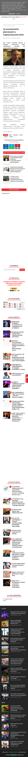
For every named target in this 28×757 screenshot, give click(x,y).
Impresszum (13, 755)
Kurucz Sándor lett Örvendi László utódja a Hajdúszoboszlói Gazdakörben (18, 648)
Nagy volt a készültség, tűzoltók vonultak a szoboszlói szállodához (18, 584)
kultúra (6, 136)
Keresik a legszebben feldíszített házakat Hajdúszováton (15, 622)
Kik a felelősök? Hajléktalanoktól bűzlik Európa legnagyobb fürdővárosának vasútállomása (17, 543)
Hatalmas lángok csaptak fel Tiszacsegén (18, 677)
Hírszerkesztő (7, 38)
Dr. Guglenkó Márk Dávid (7, 599)
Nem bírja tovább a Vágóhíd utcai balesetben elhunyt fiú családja (17, 687)
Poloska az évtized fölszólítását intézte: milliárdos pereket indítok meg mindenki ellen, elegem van (18, 405)
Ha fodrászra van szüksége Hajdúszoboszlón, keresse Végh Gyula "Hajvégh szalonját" (18, 502)
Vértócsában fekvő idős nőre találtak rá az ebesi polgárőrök (18, 694)
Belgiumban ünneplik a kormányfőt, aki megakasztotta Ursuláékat (17, 325)
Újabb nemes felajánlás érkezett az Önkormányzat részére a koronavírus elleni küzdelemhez (17, 169)
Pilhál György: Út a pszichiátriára (18, 374)
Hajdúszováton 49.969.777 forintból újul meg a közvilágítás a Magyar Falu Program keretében (17, 631)
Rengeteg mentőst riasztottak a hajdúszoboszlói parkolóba (18, 334)
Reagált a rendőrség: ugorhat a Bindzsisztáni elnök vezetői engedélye (18, 385)
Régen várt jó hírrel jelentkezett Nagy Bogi (18, 573)
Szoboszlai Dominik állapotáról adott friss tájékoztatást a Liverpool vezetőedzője (16, 708)
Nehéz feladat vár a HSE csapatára (16, 724)
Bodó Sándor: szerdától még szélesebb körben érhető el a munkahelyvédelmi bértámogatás (16, 159)
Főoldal (5, 24)
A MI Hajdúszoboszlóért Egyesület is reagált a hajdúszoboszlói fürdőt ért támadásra (18, 555)
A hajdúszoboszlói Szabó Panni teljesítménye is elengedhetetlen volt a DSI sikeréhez (18, 735)
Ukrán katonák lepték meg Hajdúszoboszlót (17, 511)
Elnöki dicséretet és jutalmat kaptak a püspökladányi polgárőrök (17, 640)
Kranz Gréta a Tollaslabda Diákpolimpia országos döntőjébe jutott (17, 743)
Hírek (10, 135)
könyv (21, 135)
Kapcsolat (20, 755)
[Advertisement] (14, 451)
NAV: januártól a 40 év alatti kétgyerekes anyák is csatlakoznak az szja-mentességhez (18, 357)
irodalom (15, 135)
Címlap (7, 755)
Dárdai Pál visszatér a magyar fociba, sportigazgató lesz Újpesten (18, 716)
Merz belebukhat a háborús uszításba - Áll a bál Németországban (18, 395)
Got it (18, 13)
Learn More (11, 13)
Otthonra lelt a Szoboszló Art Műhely (16, 532)
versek (9, 24)
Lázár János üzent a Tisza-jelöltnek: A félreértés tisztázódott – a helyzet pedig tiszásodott (18, 417)
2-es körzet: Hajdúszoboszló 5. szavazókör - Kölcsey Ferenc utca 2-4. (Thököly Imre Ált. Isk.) (18, 491)
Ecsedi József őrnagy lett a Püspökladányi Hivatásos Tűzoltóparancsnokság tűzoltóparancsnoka (17, 661)
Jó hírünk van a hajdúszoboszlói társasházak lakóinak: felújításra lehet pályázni (17, 179)
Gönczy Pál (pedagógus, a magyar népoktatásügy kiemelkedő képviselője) (17, 522)
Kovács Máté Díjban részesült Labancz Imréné (18, 565)
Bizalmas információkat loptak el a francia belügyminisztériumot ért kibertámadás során (18, 345)
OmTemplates (15, 752)
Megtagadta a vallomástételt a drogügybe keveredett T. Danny (18, 367)
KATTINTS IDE (14, 142)
